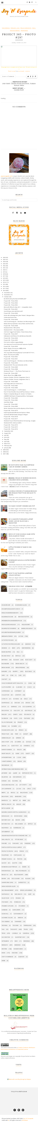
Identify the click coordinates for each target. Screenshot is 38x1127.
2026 (4, 257)
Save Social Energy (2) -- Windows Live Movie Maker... (19, 361)
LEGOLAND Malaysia (8, 785)
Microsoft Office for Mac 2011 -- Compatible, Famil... (18, 307)
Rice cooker (16, 878)
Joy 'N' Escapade (28, 1118)
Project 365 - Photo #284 (11, 387)
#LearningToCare (7, 616)
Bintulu (18, 656)
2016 (4, 278)
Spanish (18, 898)
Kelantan (5, 777)
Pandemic (28, 843)
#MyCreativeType (23, 616)
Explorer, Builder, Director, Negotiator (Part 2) (17, 377)
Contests (18, 695)
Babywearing (26, 648)
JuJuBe (15, 773)
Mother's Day (6, 820)
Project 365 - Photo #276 (11, 425)
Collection (5, 695)
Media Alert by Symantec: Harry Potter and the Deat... (19, 323)
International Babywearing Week (13, 769)
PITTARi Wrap (19, 839)
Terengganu (28, 925)
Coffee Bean (6, 691)
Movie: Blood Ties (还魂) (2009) (12, 375)
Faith (15, 718)
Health (19, 749)
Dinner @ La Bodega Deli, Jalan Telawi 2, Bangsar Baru (19, 315)
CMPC (3, 675)
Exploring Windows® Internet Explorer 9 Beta (17, 412)
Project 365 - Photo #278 (11, 416)
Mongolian (5, 816)
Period (22, 851)
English (4, 714)
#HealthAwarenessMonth (10, 613)
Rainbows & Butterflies (9, 867)
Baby (13, 648)
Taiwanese (18, 921)
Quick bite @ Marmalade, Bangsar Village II (16, 414)
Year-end (15, 953)
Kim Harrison (17, 777)
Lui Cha (18, 788)
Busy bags (28, 671)
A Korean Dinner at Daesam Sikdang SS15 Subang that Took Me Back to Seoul (23, 493)
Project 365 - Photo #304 (11, 301)
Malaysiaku (24, 792)
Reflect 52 (5, 874)
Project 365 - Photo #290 (11, 363)
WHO (16, 941)
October (6, 297)
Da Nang (16, 699)
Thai (3, 929)
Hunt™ (28, 753)
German (18, 738)
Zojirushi (21, 956)
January (6, 447)
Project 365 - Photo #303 (11, 303)
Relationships (18, 874)
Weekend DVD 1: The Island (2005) (13, 330)
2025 (4, 259)
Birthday (5, 659)
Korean (4, 781)
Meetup (15, 800)
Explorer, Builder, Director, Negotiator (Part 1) (17, 379)
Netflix (30, 824)
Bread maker (6, 667)
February (7, 445)
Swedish (20, 917)
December (7, 292)
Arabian (4, 648)
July (5, 435)
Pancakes (16, 843)
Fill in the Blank (7, 722)
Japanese (4, 773)
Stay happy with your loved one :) (13, 383)
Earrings (14, 706)
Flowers (14, 726)
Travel (26, 929)
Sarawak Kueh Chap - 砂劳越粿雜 (20, 586)
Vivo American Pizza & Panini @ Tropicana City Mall (18, 344)
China (30, 683)
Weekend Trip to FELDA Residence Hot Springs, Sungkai (19, 421)
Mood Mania (18, 816)
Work (3, 953)
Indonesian (5, 765)
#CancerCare (6, 605)
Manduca (5, 800)
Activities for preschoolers (11, 644)
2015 (4, 280)
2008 (4, 452)
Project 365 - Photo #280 (11, 406)
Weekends (24, 30)
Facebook (5, 718)
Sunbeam (4, 910)
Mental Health (6, 804)
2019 (4, 272)
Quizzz (4, 863)
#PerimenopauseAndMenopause (12, 620)
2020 (4, 270)
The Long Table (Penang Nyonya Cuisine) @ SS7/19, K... (19, 352)
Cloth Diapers (6, 687)
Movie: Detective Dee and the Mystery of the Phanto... (19, 408)
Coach (29, 687)
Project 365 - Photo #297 (11, 334)
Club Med (19, 687)
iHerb (3, 960)
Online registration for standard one (14, 835)
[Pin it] (35, 76)
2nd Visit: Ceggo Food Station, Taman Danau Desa (18, 332)
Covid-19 (4, 699)
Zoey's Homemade (7, 956)
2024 (4, 261)
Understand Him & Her (10, 317)
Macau (13, 792)
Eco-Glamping (27, 706)
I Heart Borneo (7, 761)
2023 (4, 263)
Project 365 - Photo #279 (11, 410)
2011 (4, 288)
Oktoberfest (6, 831)
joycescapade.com (6, 176)
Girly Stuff (5, 742)
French (21, 730)
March (6, 443)
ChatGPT (4, 679)
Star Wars (5, 902)
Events (15, 714)
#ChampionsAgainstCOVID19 (11, 609)
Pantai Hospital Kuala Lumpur (12, 847)
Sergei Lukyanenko (26, 890)
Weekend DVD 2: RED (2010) (12, 328)
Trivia (3, 933)
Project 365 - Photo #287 (11, 373)
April (5, 441)
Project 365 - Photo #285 (11, 385)
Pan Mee (4, 843)
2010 (4, 290)
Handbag (27, 745)
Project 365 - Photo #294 (11, 346)
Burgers (4, 671)
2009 (4, 450)
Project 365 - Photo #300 (11, 313)
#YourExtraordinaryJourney (11, 632)
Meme (24, 800)
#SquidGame (26, 624)
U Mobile (15, 933)
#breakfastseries (7, 636)
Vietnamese (5, 941)
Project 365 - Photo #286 (11, 381)
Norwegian (17, 828)
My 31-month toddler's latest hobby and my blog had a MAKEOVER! (21, 521)
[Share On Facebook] (30, 76)
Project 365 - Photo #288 (11, 369)
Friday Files (5, 734)
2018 (4, 274)
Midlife (19, 804)
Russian (27, 878)
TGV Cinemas (6, 921)
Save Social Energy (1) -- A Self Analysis (15, 390)
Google (28, 742)
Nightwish (5, 828)
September (7, 431)
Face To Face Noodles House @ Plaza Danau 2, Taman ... (20, 392)
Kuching (15, 781)
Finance (20, 722)
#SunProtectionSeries (9, 628)
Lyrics (29, 788)
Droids (28, 702)
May (5, 439)
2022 (4, 266)
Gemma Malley (6, 738)
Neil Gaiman (19, 824)
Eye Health (27, 714)
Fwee (16, 734)
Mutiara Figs (6, 824)
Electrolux (28, 710)
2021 (4, 268)
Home (17, 753)
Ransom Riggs (6, 870)
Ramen (24, 867)
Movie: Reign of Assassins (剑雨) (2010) (15, 348)
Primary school (7, 859)
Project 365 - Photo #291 (11, 359)
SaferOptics (22, 882)
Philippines (5, 855)
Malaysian (5, 796)
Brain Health (20, 663)
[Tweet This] (28, 76)
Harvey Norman (7, 749)
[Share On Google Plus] (33, 76)
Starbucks (17, 902)
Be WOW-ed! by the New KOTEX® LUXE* (15, 299)
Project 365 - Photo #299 (11, 319)
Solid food (5, 898)
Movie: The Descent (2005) (11, 354)
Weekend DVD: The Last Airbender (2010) (15, 365)
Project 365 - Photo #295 (11, 340)
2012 (4, 286)
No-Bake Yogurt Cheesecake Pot (22, 506)
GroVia (4, 745)
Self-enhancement (8, 890)
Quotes (14, 863)
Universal (26, 933)
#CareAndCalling (21, 605)
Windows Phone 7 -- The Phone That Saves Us (17, 371)
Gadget (25, 734)
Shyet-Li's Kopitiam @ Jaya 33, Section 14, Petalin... (18, 394)
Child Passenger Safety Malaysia (12, 683)
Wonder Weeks (18, 949)
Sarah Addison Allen (8, 886)
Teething (5, 925)
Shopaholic (5, 894)
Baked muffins (6, 652)
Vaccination (6, 937)
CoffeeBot (18, 691)
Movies (18, 820)
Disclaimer (25, 1120)
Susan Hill (5, 913)
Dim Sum (17, 702)
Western (4, 949)
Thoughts (13, 929)
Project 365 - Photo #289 (11, 367)
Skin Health (18, 894)
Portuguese (18, 855)
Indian (20, 761)
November (7, 294)
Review (4, 878)
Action (21, 636)
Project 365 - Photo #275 (11, 427)
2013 (4, 284)
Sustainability (18, 913)
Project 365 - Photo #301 (11, 309)
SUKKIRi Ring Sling (7, 882)
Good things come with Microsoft (13, 311)
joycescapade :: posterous (24, 71)
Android (28, 644)
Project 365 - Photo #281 (11, 404)
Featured (27, 718)
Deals (26, 699)
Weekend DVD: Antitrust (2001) (12, 423)
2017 (4, 276)
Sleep (29, 894)
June (5, 437)
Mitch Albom (6, 808)
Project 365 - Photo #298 (11, 325)
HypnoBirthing (7, 757)
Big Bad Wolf (6, 656)
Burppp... (16, 671)
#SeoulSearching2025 (9, 624)
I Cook (19, 757)
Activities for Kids (8, 640)
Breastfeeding (20, 667)
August (6, 433)
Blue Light (28, 659)
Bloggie (16, 659)
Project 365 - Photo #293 (11, 350)
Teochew (15, 925)
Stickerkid (22, 906)
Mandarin (18, 796)
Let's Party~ (23, 785)
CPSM (11, 675)
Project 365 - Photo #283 (11, 398)
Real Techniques (21, 870)
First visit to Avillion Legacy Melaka (13, 342)
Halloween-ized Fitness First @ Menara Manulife (17, 336)
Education (5, 710)
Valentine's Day (20, 937)
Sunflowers (16, 910)
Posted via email (12, 71)
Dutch (4, 706)
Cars (20, 675)
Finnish (4, 726)
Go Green (18, 742)
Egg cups (17, 710)
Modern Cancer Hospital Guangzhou (14, 812)
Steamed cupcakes (7, 906)
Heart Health (6, 753)
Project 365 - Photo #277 (11, 419)
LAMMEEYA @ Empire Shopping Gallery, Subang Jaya (18, 396)
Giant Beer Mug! (8, 402)
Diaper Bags (5, 702)
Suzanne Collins (7, 917)
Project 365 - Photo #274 (11, 429)
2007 (4, 454)
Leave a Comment (8, 76)
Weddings (27, 941)
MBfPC (4, 792)
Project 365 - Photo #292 (11, 356)
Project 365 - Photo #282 (11, 400)
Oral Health (6, 839)
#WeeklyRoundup (27, 628)
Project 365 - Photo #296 (11, 338)
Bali (18, 652)
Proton (19, 859)
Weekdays (5, 945)
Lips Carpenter (6, 788)
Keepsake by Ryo (27, 773)
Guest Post (15, 745)
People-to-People (7, 851)
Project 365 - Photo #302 (11, 305)
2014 (4, 282)
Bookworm (5, 663)
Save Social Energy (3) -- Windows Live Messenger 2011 (19, 321)
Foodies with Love (8, 730)
